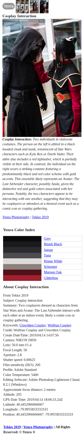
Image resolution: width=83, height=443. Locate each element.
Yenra (9, 6)
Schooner (50, 266)
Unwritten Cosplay (32, 325)
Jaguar (48, 250)
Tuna (47, 255)
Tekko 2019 (40, 217)
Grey (47, 238)
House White (53, 261)
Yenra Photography (15, 217)
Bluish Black (53, 244)
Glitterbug (51, 278)
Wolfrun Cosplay (59, 325)
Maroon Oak (53, 272)
